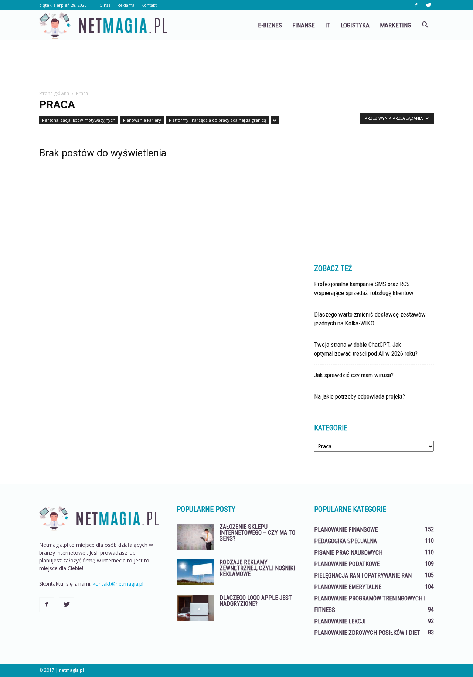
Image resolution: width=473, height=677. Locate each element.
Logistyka (355, 25)
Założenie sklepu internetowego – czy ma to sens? (257, 532)
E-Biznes (270, 25)
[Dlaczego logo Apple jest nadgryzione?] (195, 608)
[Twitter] (428, 5)
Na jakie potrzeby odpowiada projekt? (359, 396)
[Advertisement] (236, 65)
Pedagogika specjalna (345, 541)
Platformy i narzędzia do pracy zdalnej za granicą (217, 120)
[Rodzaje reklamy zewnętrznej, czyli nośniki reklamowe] (195, 572)
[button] (425, 25)
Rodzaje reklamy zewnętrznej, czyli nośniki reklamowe (257, 568)
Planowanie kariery (142, 120)
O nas (104, 5)
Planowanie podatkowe (347, 564)
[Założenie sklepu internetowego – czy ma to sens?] (195, 537)
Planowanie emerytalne (347, 586)
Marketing (395, 25)
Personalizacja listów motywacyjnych (78, 120)
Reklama (126, 5)
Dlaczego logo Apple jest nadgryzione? (256, 600)
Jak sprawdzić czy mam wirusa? (354, 375)
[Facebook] (416, 5)
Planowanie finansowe (346, 529)
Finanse (303, 25)
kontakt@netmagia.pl (118, 583)
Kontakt (149, 5)
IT (327, 25)
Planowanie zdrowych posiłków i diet (367, 632)
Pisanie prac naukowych (348, 552)
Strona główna (54, 93)
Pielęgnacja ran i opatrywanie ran (363, 575)
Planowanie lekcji (339, 621)
